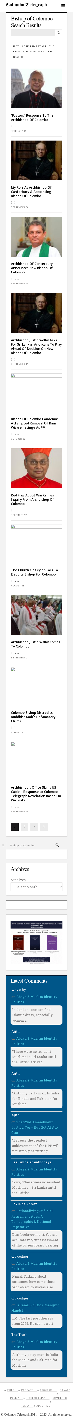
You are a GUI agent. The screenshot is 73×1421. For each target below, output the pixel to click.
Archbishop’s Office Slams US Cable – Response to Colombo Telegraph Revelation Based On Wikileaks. (36, 794)
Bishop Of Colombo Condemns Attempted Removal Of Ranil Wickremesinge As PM (35, 423)
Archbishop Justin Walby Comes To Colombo (35, 644)
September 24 (19, 811)
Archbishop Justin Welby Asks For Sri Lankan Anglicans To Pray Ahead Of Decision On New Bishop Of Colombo (36, 346)
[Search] (58, 32)
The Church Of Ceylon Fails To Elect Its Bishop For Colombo (34, 572)
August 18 (17, 585)
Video (10, 1390)
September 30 (19, 207)
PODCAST (27, 1390)
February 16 (18, 131)
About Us (46, 1390)
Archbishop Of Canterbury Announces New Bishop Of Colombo (32, 268)
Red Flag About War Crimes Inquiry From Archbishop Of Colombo (32, 499)
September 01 (19, 657)
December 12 (19, 515)
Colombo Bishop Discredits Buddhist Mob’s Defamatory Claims (33, 717)
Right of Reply (36, 1398)
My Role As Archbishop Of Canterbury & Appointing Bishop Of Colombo (31, 192)
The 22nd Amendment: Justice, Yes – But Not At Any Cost (35, 1127)
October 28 (18, 439)
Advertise (43, 1406)
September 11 (19, 364)
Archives (18, 880)
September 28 (19, 283)
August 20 (17, 732)
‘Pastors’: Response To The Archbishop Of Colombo (32, 118)
